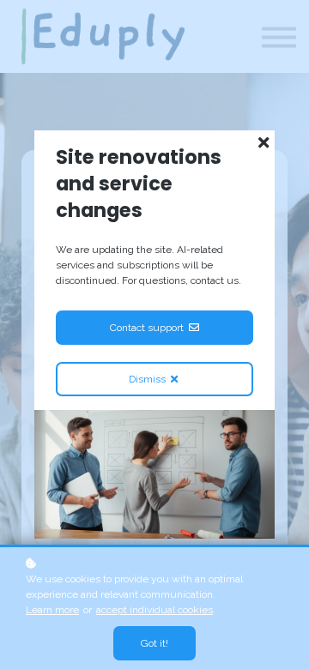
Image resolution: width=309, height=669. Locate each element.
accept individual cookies (154, 610)
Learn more (52, 610)
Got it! (154, 643)
